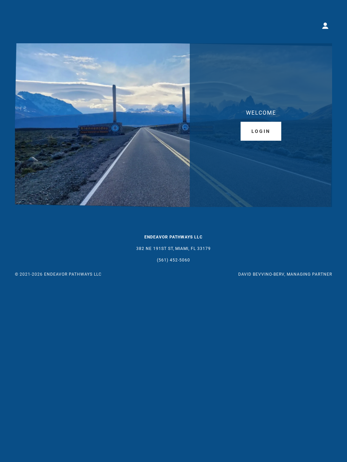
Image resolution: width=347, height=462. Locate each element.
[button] (325, 25)
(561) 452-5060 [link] (173, 260)
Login (261, 131)
